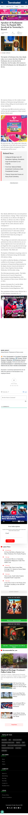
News (2, 6)
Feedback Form (5, 785)
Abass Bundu (4, 352)
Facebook (18, 356)
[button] (26, 2)
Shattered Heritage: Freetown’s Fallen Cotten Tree (13, 671)
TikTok (24, 358)
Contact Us (4, 783)
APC (10, 739)
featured (4, 745)
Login (25, 392)
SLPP (23, 742)
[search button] (2, 2)
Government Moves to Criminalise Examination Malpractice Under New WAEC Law (14, 560)
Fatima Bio (4, 750)
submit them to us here (20, 363)
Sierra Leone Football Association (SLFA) (16, 745)
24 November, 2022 (4, 33)
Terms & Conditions (7, 797)
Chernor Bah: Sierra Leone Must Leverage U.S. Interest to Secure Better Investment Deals (15, 569)
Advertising (5, 776)
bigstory (18, 742)
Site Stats (4, 780)
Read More (14, 724)
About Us (4, 773)
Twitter (7, 358)
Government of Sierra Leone (8, 742)
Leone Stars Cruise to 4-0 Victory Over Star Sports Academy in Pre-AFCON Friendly (15, 584)
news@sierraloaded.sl (7, 363)
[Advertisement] (14, 83)
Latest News (6, 547)
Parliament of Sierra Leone (16, 352)
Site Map (4, 778)
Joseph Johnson (6, 53)
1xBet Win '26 (9, 6)
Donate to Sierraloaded (20, 365)
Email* (7, 533)
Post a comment (20, 33)
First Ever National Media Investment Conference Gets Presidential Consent (14, 169)
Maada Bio (4, 739)
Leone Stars (18, 748)
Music (16, 6)
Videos (22, 6)
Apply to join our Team (7, 365)
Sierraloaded (10, 356)
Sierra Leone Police (17, 739)
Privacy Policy (5, 795)
